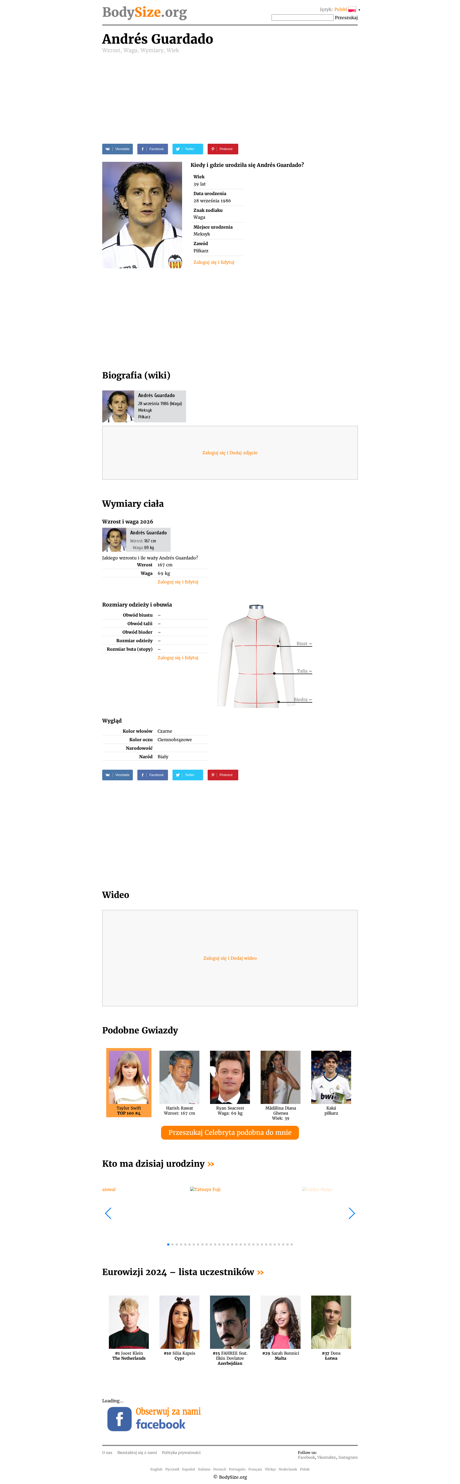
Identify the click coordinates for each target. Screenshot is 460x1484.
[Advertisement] (230, 93)
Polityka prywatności (181, 1452)
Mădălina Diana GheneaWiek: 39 (280, 1111)
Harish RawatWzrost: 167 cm (179, 1111)
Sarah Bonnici (280, 1356)
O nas (107, 1452)
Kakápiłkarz (331, 1111)
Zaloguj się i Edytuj (214, 262)
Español (188, 1469)
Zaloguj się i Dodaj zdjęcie (230, 452)
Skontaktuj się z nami (137, 1452)
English (156, 1469)
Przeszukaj (346, 17)
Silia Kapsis (179, 1356)
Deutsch (219, 1469)
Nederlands (288, 1469)
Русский (172, 1469)
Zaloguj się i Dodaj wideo (230, 958)
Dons (331, 1356)
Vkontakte (326, 1457)
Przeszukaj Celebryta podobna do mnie (230, 1132)
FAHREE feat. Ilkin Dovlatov (230, 1356)
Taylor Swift (129, 1111)
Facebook (306, 1457)
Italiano (204, 1469)
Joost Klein (129, 1356)
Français (255, 1469)
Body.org (144, 12)
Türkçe (270, 1469)
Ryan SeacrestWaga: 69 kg (230, 1111)
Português (237, 1469)
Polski (305, 1469)
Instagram (348, 1457)
